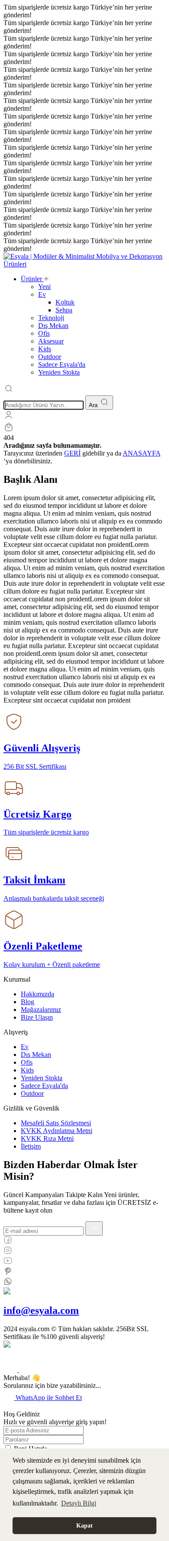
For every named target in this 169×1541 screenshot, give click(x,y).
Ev (25, 1046)
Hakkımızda (37, 994)
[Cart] (8, 429)
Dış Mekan (36, 1054)
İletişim (31, 1146)
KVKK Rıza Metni (47, 1138)
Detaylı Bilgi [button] (78, 1503)
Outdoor (32, 1093)
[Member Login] (8, 417)
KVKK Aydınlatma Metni (56, 1130)
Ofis (26, 1062)
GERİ (72, 453)
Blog (27, 1001)
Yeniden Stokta (41, 1078)
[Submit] (94, 1228)
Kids (27, 1070)
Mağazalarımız (41, 1009)
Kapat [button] (84, 1525)
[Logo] (84, 264)
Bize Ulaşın (37, 1017)
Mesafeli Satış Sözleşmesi (56, 1123)
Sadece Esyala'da (44, 1085)
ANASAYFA (141, 453)
